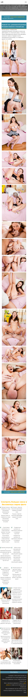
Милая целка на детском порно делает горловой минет (16, 577)
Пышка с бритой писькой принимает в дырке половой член (16, 516)
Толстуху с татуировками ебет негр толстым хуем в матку (5, 663)
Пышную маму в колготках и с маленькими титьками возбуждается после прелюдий (5, 604)
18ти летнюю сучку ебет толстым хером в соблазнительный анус (16, 643)
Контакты (14, 672)
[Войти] (6, 2)
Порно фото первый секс (17, 16)
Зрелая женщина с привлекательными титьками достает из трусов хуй (5, 558)
